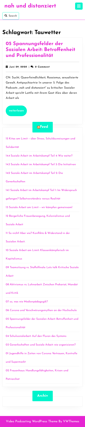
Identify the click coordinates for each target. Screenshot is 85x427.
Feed (44, 127)
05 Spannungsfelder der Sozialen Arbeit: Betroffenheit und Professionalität (40, 49)
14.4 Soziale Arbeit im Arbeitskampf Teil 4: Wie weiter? (39, 155)
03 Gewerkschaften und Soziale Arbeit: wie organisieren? (41, 344)
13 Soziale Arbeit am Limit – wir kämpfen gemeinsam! (39, 207)
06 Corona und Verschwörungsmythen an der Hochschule (41, 310)
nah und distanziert (30, 6)
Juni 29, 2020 (18, 67)
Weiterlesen (18, 110)
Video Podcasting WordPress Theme (32, 421)
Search (13, 16)
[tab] (79, 6)
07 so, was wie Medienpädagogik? (27, 301)
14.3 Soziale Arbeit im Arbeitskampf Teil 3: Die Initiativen (41, 164)
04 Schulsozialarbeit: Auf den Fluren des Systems (36, 336)
